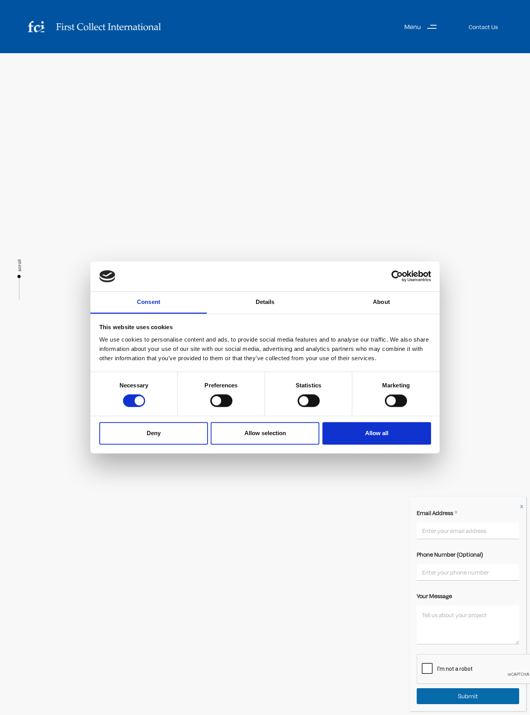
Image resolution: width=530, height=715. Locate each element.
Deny (154, 433)
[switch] (221, 401)
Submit (468, 696)
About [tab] (381, 301)
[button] (423, 26)
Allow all (376, 433)
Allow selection (265, 433)
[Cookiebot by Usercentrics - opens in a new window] (397, 276)
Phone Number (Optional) (450, 554)
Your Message (434, 595)
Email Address (437, 512)
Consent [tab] (148, 301)
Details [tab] (265, 301)
